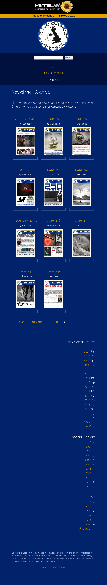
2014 (87, 400)
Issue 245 (53, 272)
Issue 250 (53, 170)
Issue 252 (81, 119)
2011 (87, 413)
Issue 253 (53, 119)
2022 (87, 364)
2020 (87, 373)
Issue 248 (53, 221)
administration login (53, 567)
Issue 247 (81, 221)
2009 (87, 422)
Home (53, 67)
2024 (87, 356)
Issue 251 (25, 170)
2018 (87, 382)
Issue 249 (81, 170)
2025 (87, 351)
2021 (87, 369)
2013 (87, 404)
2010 (87, 417)
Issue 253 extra (26, 119)
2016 (87, 391)
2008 (88, 426)
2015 (87, 395)
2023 (87, 360)
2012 (87, 408)
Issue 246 (25, 272)
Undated (84, 528)
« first (20, 322)
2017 (87, 387)
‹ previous (36, 322)
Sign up (53, 80)
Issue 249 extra (26, 221)
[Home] (53, 51)
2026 (87, 347)
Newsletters (53, 73)
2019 (87, 378)
